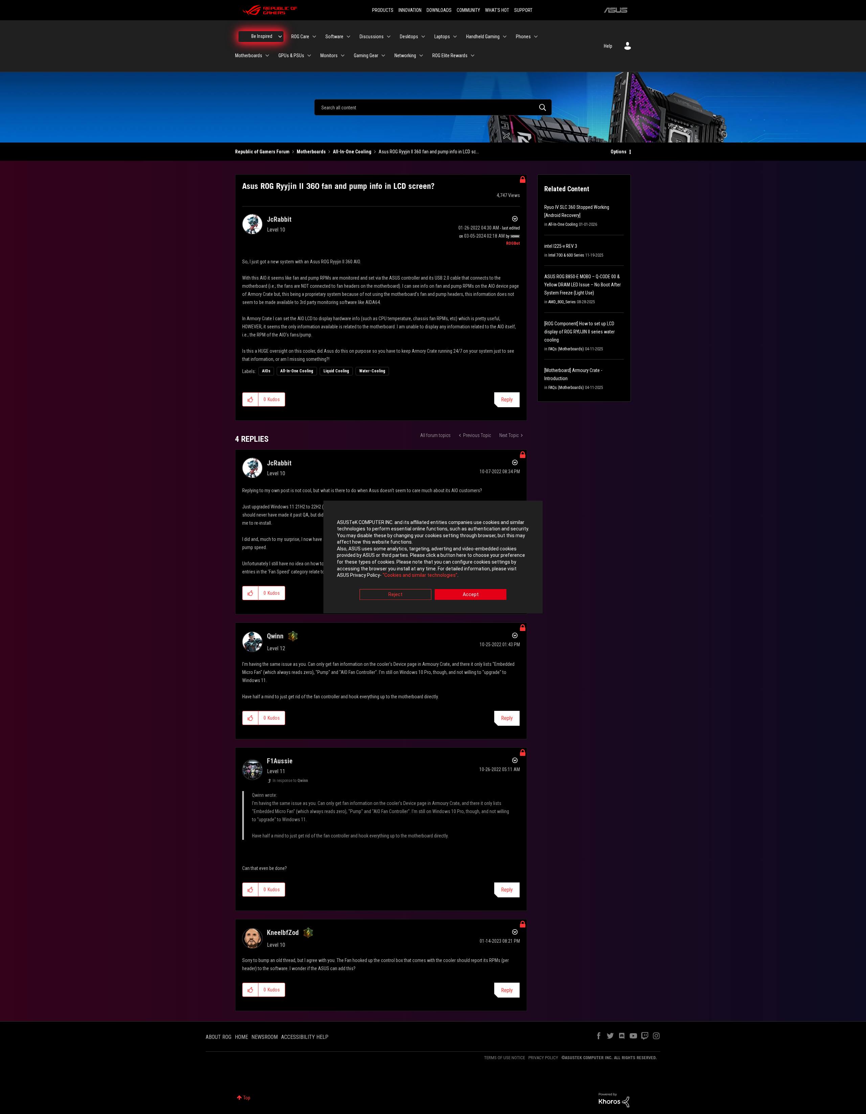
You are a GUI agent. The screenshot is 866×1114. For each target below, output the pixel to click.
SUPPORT (523, 10)
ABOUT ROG (218, 1037)
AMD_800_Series (562, 302)
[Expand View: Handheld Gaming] (504, 36)
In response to (290, 780)
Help (608, 46)
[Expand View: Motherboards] (267, 55)
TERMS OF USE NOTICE (504, 1057)
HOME (241, 1037)
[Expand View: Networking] (421, 55)
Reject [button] (395, 594)
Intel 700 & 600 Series (566, 255)
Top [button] (246, 1097)
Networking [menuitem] (405, 55)
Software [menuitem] (334, 36)
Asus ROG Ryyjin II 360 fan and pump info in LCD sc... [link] (429, 151)
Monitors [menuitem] (329, 55)
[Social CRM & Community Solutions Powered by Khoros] (614, 1099)
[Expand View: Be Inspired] (280, 36)
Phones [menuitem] (523, 36)
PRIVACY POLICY (543, 1057)
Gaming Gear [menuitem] (366, 55)
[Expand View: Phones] (535, 36)
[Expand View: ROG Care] (314, 36)
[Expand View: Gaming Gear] (383, 55)
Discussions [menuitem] (372, 36)
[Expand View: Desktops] (423, 36)
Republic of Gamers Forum (262, 151)
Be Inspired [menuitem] (261, 36)
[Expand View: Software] (348, 36)
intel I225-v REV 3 (560, 246)
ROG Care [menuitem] (300, 36)
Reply (507, 399)
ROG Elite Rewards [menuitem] (450, 55)
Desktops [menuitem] (409, 36)
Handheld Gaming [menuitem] (483, 36)
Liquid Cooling (336, 371)
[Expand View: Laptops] (455, 36)
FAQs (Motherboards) (566, 349)
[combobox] (433, 107)
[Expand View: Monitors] (342, 55)
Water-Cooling (372, 371)
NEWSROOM (264, 1037)
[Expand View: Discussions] (388, 36)
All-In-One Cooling (352, 151)
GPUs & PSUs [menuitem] (291, 55)
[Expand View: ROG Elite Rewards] (472, 55)
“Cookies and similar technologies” (420, 575)
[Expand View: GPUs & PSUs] (309, 55)
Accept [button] (471, 594)
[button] (250, 399)
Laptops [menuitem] (442, 36)
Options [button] (618, 151)
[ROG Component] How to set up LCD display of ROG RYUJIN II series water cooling (579, 332)
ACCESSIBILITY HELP (304, 1037)
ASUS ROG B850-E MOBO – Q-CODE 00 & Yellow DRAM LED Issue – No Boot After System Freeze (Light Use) (582, 285)
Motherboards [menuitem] (248, 55)
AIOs (266, 371)
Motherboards (311, 151)
